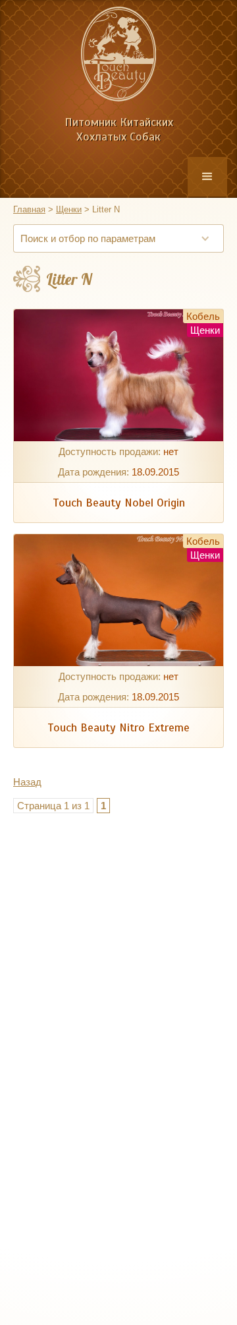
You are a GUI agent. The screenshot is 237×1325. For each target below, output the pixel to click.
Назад (27, 781)
